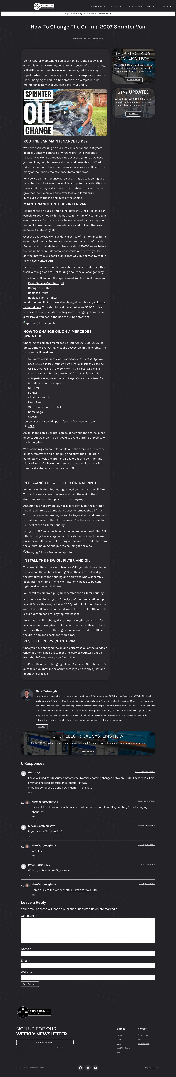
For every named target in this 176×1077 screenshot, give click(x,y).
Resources (134, 6)
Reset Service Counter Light (46, 283)
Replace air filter (38, 292)
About (165, 6)
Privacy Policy (144, 1044)
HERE (31, 426)
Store (119, 1039)
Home (119, 1035)
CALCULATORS (116, 6)
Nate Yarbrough (42, 801)
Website (26, 972)
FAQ (139, 1039)
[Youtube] (96, 1068)
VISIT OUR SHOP (98, 6)
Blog (119, 1044)
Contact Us (143, 1035)
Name (26, 948)
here (73, 657)
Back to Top (150, 1068)
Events (120, 1052)
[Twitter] (88, 1068)
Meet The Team (123, 1048)
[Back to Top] (157, 1068)
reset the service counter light (78, 652)
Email (26, 960)
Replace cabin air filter (42, 297)
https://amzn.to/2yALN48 (81, 889)
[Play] (65, 112)
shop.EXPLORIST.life (101, 13)
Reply (30, 792)
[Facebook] (80, 1068)
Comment (28, 915)
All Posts (41, 727)
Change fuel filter (39, 288)
